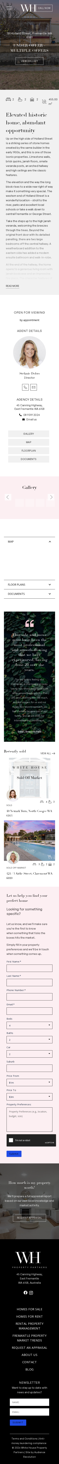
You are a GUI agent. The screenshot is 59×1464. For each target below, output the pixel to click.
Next (51, 497)
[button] (9, 8)
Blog (29, 1369)
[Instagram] (31, 1293)
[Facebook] (26, 1293)
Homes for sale (29, 1309)
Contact (29, 1362)
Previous (8, 497)
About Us (29, 1355)
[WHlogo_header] (28, 8)
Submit (14, 1153)
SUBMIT (18, 1422)
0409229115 (25, 387)
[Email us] (24, 419)
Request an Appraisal (29, 1348)
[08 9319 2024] (21, 414)
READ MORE (12, 286)
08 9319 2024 (31, 414)
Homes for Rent (29, 1316)
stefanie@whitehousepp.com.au (33, 387)
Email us (32, 419)
